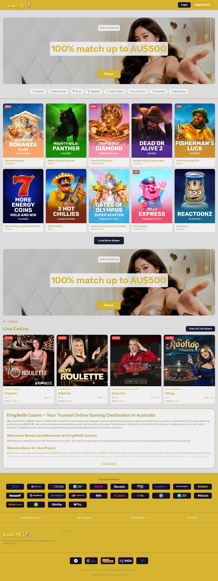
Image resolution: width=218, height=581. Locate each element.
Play (25, 127)
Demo (25, 134)
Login (184, 4)
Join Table (30, 360)
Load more (109, 463)
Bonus (109, 73)
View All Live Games (200, 328)
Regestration (202, 4)
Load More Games (109, 240)
